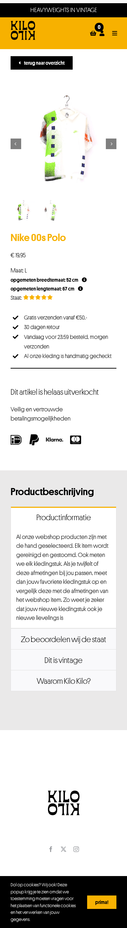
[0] (93, 33)
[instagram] (76, 849)
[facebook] (51, 849)
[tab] (63, 517)
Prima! (101, 902)
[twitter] (63, 849)
